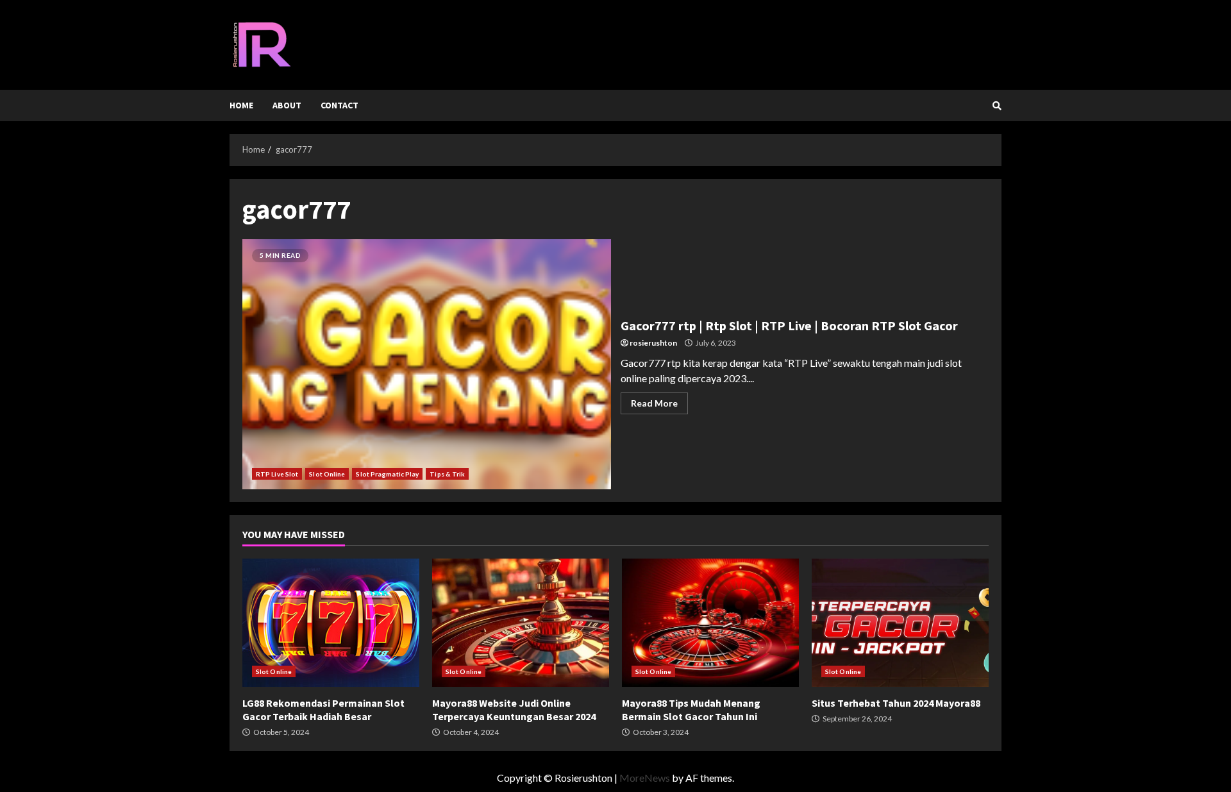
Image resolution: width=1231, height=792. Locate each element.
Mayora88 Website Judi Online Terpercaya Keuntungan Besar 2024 (520, 623)
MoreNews (644, 777)
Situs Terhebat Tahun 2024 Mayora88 (900, 623)
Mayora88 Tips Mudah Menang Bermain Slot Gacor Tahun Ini (710, 623)
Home (241, 105)
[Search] (996, 106)
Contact (339, 105)
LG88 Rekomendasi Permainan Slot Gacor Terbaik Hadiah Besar (330, 623)
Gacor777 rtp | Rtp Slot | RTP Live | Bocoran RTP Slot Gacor (426, 364)
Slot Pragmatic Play (387, 474)
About (286, 105)
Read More (654, 403)
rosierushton (653, 343)
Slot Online (327, 474)
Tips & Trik (447, 474)
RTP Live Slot (277, 474)
